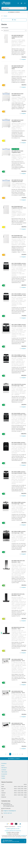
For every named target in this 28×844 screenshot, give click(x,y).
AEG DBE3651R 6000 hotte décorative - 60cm (18, 594)
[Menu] (25, 3)
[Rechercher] (25, 8)
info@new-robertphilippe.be (9, 810)
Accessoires (4, 774)
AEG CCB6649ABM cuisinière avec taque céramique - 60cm (19, 356)
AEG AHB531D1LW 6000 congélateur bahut (17, 151)
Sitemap (19, 826)
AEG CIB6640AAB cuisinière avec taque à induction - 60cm (19, 443)
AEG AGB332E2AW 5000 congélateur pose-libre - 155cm (17, 37)
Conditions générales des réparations (13, 830)
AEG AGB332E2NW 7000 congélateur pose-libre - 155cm (18, 67)
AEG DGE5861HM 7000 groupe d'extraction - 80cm (18, 692)
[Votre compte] (18, 3)
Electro (3, 765)
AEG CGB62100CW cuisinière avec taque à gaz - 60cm (19, 385)
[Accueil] (1, 15)
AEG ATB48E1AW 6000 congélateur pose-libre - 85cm (19, 236)
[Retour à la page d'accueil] (6, 3)
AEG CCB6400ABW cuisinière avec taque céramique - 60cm (19, 294)
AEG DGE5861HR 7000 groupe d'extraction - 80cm (18, 724)
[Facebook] (2, 816)
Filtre (15, 19)
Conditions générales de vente (12, 828)
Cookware (3, 769)
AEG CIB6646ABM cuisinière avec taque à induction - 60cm (19, 472)
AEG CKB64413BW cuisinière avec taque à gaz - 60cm (19, 503)
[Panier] (21, 3)
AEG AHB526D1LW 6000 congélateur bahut (17, 121)
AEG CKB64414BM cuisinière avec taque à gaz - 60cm (18, 532)
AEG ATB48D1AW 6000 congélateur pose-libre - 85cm (19, 207)
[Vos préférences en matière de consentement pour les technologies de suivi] (1, 633)
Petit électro (4, 767)
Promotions (3, 763)
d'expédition (23, 835)
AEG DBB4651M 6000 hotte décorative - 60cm (18, 561)
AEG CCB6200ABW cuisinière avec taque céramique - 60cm (19, 264)
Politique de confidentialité (13, 834)
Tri (2, 30)
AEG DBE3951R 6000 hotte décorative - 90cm (18, 628)
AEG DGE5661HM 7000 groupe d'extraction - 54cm (18, 660)
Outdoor (3, 776)
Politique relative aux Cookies (13, 832)
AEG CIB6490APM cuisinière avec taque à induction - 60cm (19, 414)
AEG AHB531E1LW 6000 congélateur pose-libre (17, 181)
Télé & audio (4, 771)
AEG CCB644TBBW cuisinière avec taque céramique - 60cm (19, 325)
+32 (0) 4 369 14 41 (7, 813)
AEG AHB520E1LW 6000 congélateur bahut (17, 94)
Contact (3, 778)
